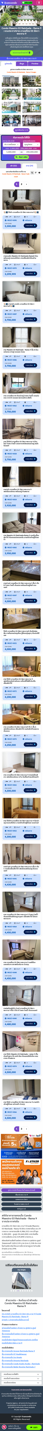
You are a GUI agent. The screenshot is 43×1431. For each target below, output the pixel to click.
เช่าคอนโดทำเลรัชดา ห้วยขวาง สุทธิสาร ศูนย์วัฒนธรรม (19, 1329)
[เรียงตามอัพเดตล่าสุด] (39, 173)
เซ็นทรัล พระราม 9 (21, 1195)
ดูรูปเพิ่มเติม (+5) (21, 130)
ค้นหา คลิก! (23, 157)
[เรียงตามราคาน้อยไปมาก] (32, 173)
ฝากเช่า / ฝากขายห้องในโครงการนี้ (15, 1319)
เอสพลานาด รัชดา (21, 1199)
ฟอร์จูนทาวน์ (21, 1208)
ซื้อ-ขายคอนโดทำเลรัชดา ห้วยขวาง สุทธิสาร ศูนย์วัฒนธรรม (20, 1335)
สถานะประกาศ (8, 141)
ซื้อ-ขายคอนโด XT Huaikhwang (14, 1354)
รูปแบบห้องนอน (29, 141)
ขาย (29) (29, 165)
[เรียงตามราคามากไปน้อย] (36, 173)
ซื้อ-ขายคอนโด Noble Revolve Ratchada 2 (18, 1367)
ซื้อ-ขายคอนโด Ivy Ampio (12, 1357)
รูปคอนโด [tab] (8, 63)
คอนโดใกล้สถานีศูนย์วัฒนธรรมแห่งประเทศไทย (20, 1339)
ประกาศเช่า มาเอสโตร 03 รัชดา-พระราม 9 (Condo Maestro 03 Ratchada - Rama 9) (21, 1315)
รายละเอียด (29, 225)
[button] (39, 3)
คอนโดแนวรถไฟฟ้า (11, 1374)
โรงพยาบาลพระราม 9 (21, 1204)
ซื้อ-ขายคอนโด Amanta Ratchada (15, 1360)
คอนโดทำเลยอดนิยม (11, 1378)
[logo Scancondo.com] (10, 2)
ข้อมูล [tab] (22, 63)
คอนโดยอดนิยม (10, 1382)
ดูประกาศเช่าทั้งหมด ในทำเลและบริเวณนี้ (21, 1190)
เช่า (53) (13, 165)
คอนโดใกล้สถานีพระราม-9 (12, 1343)
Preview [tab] (35, 63)
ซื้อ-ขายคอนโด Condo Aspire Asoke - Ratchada (21, 1363)
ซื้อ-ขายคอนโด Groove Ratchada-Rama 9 (18, 1351)
